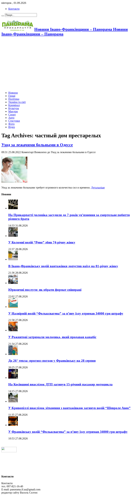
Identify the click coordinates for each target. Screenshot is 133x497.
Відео (11, 127)
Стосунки (14, 120)
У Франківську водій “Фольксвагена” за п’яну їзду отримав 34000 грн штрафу (68, 432)
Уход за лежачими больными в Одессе (37, 145)
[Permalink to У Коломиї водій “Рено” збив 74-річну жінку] (13, 235)
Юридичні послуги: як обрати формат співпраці (44, 290)
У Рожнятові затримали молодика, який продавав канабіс (52, 337)
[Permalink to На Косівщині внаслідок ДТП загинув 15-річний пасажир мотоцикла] (13, 377)
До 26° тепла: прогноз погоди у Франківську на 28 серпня (52, 360)
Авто (11, 117)
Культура (13, 108)
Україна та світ (17, 102)
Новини (13, 92)
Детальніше (98, 187)
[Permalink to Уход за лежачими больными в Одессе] (14, 181)
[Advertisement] (66, 64)
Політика (13, 98)
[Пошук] (2, 15)
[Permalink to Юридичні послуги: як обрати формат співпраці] (13, 282)
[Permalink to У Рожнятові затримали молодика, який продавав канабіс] (13, 330)
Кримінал (14, 105)
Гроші (11, 95)
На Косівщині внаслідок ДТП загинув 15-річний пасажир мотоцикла (60, 384)
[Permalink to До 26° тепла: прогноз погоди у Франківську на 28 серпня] (13, 354)
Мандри (13, 111)
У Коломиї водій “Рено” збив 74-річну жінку (41, 242)
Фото (11, 123)
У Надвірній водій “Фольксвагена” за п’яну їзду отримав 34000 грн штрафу (65, 313)
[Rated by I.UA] (9, 451)
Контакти (14, 8)
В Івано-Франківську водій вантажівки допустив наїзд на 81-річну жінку (63, 266)
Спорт (12, 114)
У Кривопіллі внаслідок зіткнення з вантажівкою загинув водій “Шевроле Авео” (69, 408)
